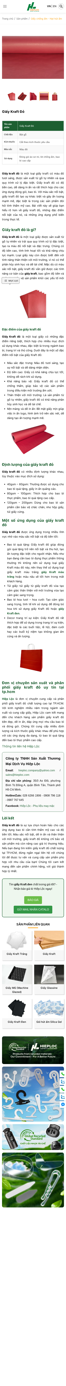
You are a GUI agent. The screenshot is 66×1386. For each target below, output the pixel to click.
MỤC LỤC (13, 280)
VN (49, 6)
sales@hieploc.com (17, 774)
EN (54, 6)
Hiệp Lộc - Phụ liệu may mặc (37, 805)
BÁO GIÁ (33, 900)
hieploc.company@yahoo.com (39, 770)
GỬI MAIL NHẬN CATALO (33, 909)
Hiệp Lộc (8, 698)
